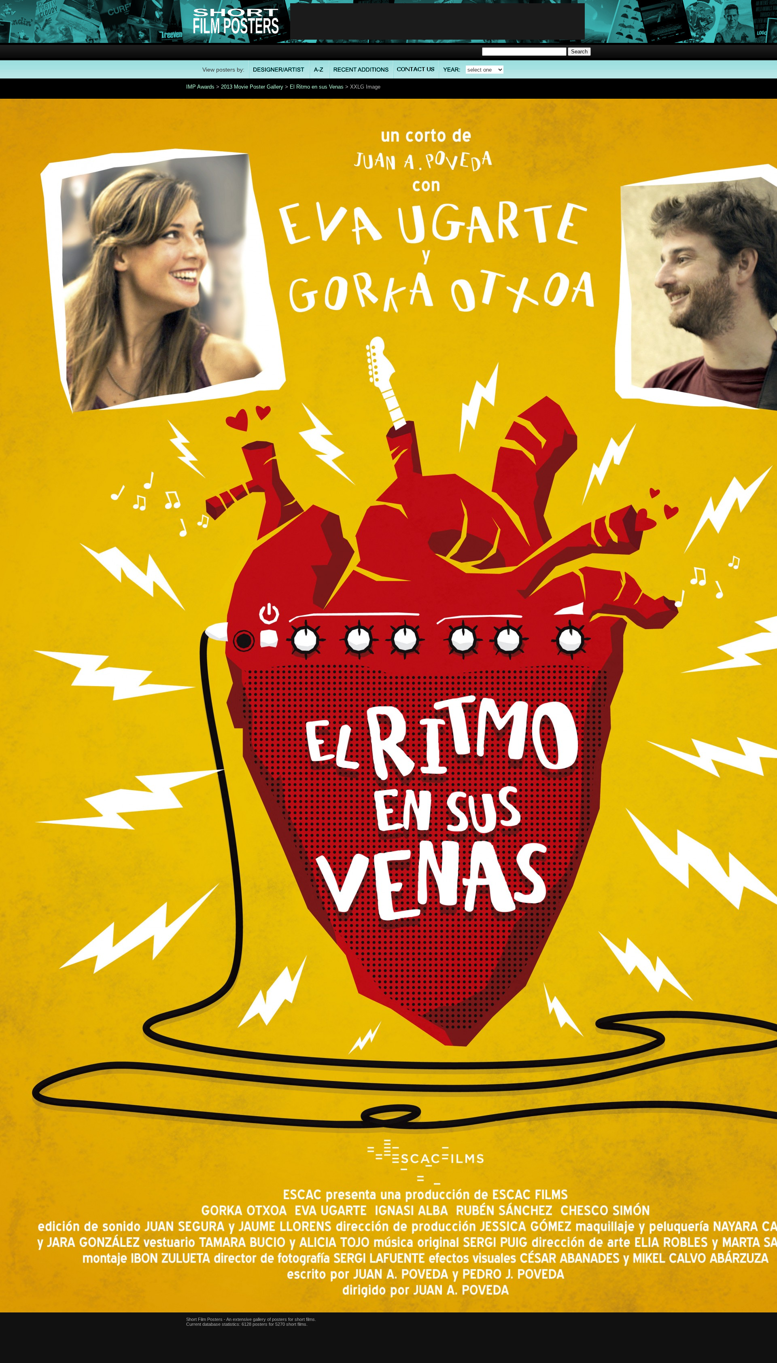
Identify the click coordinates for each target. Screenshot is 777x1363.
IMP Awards (200, 87)
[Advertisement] (437, 21)
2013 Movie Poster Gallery (252, 87)
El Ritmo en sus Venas (317, 87)
